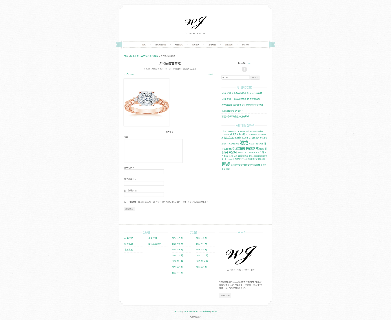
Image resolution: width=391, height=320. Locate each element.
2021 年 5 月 (177, 261)
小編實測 (128, 249)
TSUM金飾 (225, 134)
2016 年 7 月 (201, 243)
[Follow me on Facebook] (244, 69)
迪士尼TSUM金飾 (227, 159)
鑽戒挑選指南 (160, 44)
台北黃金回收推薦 (232, 137)
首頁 (144, 44)
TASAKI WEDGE (233, 131)
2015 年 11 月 (202, 255)
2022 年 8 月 (177, 255)
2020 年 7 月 (177, 267)
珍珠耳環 (248, 153)
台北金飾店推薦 (251, 134)
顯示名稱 (129, 167)
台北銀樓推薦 (204, 311)
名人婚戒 (244, 138)
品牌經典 (195, 44)
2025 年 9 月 (177, 237)
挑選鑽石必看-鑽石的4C (232, 110)
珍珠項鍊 (255, 153)
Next (211, 73)
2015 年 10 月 (202, 261)
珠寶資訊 (179, 44)
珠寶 (262, 152)
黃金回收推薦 (253, 164)
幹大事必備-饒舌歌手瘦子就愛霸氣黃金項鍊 (242, 104)
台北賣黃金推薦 (237, 134)
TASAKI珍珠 (244, 131)
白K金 (226, 156)
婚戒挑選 (259, 144)
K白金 (223, 131)
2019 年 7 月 (177, 272)
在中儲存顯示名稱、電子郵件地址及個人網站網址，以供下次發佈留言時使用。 (168, 201)
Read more (225, 295)
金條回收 (239, 158)
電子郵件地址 (131, 179)
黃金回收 (242, 164)
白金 (231, 155)
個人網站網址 (130, 190)
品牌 (257, 138)
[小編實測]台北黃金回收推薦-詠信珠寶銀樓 (241, 93)
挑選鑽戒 (252, 148)
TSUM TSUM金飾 (256, 131)
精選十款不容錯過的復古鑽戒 (144, 56)
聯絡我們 (245, 44)
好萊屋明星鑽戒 (233, 144)
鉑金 (255, 158)
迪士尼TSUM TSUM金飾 (258, 156)
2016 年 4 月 (201, 249)
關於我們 (228, 44)
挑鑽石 (261, 149)
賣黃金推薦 (243, 155)
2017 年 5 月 (201, 237)
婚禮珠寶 (212, 44)
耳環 (235, 156)
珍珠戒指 (241, 153)
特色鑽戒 (232, 152)
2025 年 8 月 (177, 243)
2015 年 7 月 (201, 267)
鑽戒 (225, 164)
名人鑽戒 (252, 138)
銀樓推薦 (261, 159)
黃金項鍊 (227, 169)
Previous (129, 73)
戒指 (230, 149)
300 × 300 (168, 69)
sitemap (214, 311)
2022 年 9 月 (177, 249)
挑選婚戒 (238, 148)
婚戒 (243, 143)
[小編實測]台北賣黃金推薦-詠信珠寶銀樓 (240, 98)
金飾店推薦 (248, 159)
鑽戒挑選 (234, 165)
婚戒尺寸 (252, 144)
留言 (126, 137)
